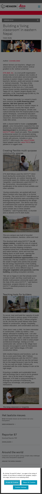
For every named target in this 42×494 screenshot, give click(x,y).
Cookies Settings (20, 487)
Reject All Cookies (29, 482)
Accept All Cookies (12, 482)
